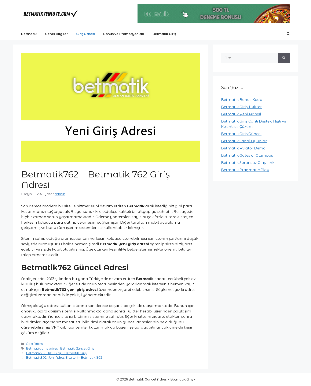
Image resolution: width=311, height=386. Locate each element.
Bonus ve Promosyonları (123, 34)
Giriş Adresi (85, 34)
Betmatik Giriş (164, 34)
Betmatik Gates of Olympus (247, 155)
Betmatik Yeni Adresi (241, 114)
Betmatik (29, 34)
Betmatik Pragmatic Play (245, 170)
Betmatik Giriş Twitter (241, 107)
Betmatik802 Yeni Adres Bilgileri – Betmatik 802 (64, 358)
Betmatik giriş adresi (42, 348)
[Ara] (284, 58)
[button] (288, 34)
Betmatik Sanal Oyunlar (244, 141)
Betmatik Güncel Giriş (77, 348)
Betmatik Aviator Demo (243, 148)
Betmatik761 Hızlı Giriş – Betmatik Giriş (56, 353)
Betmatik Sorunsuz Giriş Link (247, 162)
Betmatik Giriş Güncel (241, 134)
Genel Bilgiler (56, 34)
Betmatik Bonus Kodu (241, 100)
